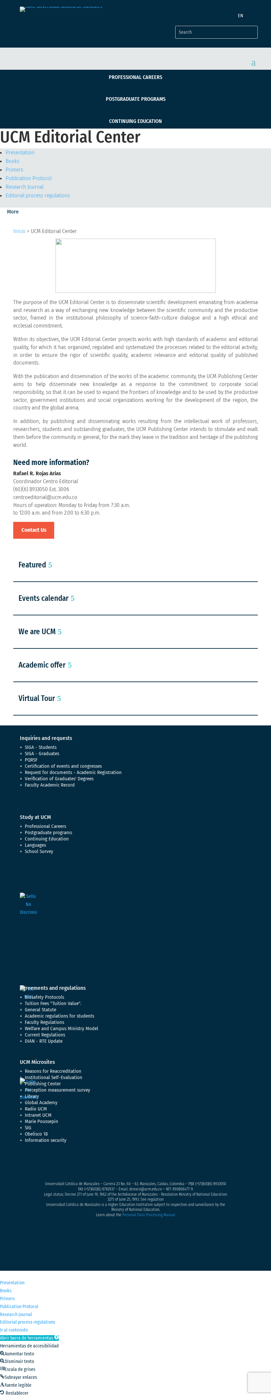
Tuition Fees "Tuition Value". (53, 1003)
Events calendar (43, 598)
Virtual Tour (37, 698)
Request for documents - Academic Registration (73, 772)
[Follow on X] (38, 1163)
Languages (35, 845)
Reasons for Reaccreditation (53, 1071)
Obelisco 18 (36, 1134)
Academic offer (42, 665)
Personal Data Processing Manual (148, 1215)
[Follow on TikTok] (91, 1163)
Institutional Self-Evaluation (53, 1077)
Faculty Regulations (44, 1022)
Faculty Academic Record (50, 785)
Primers (14, 169)
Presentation (20, 152)
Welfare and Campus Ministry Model (61, 1028)
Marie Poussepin (41, 1121)
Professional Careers (135, 77)
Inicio (19, 231)
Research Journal (25, 186)
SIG (28, 1128)
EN (240, 16)
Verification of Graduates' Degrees (59, 779)
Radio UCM (36, 1109)
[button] (29, 1338)
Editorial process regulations (38, 195)
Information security (45, 1140)
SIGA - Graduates (42, 754)
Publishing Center (43, 1084)
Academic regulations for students (59, 1016)
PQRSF (31, 760)
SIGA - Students (41, 747)
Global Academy (41, 1103)
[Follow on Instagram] (51, 1163)
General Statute (40, 1010)
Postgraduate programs (136, 99)
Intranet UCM (38, 1115)
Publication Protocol (29, 178)
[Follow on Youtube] (64, 1163)
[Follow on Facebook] (25, 1163)
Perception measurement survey (57, 1090)
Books (12, 161)
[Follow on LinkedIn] (78, 1163)
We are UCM (37, 631)
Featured (32, 564)
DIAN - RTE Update (43, 1041)
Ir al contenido (14, 1330)
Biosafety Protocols (44, 997)
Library (32, 1096)
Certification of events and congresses (63, 766)
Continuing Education (135, 121)
